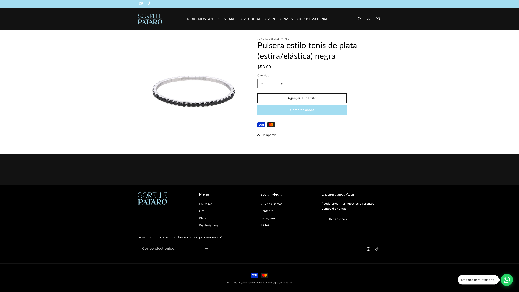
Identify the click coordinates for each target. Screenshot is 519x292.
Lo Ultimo (205, 203)
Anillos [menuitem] (215, 19)
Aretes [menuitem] (235, 19)
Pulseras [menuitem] (281, 19)
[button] (359, 19)
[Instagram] (141, 4)
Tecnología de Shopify (278, 282)
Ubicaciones (337, 219)
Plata (202, 218)
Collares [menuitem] (257, 19)
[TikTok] (149, 4)
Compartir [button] (269, 135)
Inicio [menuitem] (191, 19)
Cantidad (263, 75)
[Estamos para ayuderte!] (507, 280)
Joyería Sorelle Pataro (251, 282)
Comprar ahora (302, 110)
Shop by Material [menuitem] (312, 19)
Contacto (266, 211)
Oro (201, 211)
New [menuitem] (202, 19)
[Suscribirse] (206, 248)
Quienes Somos (271, 203)
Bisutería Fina (208, 225)
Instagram (267, 218)
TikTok (265, 225)
